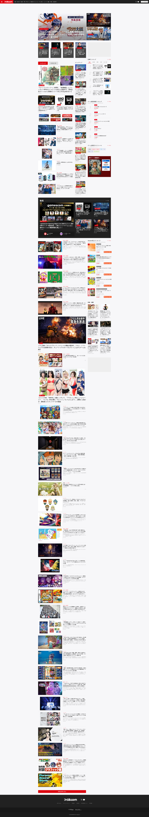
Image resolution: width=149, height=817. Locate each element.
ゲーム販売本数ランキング (95, 101)
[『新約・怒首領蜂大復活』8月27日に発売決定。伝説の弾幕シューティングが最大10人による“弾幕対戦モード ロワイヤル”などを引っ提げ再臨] (50, 673)
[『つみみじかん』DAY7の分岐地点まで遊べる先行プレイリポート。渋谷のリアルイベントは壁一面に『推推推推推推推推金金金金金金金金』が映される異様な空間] (50, 688)
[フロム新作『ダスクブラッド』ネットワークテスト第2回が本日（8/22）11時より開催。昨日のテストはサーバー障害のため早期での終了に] (50, 550)
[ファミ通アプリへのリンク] (70, 809)
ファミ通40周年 (67, 354)
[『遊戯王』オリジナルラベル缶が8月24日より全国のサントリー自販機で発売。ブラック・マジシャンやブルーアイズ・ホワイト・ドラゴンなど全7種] (50, 473)
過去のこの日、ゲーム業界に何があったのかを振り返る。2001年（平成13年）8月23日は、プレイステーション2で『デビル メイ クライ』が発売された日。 (74, 308)
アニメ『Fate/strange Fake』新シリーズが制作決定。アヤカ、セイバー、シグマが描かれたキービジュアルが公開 (74, 562)
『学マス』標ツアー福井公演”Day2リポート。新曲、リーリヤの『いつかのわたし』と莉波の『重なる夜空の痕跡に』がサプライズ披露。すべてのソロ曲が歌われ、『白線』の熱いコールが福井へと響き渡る (74, 700)
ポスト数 (105, 62)
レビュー (66, 48)
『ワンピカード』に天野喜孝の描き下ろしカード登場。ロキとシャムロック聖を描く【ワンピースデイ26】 (65, 187)
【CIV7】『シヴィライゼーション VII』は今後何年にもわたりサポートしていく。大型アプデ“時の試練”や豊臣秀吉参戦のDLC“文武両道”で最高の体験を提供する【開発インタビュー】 (80, 108)
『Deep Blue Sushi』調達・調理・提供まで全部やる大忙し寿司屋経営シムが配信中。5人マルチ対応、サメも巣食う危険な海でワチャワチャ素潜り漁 (74, 654)
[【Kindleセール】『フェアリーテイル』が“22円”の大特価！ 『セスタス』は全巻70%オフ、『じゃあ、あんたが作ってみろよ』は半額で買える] (93, 307)
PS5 (24, 1)
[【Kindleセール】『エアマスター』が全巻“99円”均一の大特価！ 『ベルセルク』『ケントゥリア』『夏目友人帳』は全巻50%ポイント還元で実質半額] (50, 246)
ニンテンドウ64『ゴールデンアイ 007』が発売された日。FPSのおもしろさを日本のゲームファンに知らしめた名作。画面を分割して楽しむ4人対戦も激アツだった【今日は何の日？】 (74, 289)
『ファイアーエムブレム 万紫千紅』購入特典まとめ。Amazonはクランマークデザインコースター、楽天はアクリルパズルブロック (93, 349)
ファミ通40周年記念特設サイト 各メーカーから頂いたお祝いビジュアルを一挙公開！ (74, 356)
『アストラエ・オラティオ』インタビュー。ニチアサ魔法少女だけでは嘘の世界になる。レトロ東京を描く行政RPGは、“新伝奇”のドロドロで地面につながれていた (80, 74)
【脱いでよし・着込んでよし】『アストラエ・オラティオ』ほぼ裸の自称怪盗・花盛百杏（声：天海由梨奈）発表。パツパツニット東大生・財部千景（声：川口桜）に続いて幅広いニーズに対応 (74, 731)
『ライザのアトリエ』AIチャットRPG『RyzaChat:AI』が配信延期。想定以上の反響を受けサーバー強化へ (80, 141)
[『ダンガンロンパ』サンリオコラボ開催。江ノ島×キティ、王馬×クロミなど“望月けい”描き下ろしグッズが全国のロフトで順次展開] (50, 719)
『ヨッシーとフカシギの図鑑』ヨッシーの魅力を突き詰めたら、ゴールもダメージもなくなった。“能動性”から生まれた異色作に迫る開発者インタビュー (80, 157)
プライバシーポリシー (66, 803)
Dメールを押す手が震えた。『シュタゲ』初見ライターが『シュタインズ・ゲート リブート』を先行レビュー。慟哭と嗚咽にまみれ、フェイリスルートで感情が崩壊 (80, 91)
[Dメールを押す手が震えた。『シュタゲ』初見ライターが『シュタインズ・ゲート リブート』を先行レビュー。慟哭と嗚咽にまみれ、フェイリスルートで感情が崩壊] (80, 84)
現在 (89, 62)
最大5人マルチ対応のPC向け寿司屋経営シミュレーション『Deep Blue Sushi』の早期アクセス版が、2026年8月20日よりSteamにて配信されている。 (74, 657)
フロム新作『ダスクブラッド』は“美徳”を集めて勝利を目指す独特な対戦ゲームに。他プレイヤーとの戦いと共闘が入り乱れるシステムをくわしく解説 (68, 52)
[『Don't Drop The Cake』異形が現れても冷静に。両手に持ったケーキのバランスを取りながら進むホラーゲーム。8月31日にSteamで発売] (50, 443)
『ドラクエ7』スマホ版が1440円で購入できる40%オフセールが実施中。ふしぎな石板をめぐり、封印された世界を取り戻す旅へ (74, 409)
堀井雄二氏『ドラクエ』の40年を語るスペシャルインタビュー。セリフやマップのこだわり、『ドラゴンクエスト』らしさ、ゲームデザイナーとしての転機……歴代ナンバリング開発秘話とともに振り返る (105, 314)
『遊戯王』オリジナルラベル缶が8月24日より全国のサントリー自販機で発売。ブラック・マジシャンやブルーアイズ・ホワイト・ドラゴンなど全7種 (74, 470)
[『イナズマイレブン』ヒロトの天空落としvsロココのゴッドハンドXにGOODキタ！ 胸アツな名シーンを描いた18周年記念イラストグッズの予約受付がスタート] (50, 519)
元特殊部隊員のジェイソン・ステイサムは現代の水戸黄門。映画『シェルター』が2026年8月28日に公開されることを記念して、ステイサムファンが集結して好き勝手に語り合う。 (74, 262)
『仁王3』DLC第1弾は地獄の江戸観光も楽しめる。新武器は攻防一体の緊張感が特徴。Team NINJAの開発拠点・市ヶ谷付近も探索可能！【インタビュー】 (80, 125)
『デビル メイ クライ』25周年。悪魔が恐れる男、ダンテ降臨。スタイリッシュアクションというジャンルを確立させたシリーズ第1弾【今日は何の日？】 (74, 304)
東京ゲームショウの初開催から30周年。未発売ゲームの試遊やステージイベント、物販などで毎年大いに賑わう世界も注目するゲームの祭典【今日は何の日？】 (74, 608)
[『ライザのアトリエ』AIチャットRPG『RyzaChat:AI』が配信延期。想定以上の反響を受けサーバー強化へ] (80, 135)
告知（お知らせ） (42, 104)
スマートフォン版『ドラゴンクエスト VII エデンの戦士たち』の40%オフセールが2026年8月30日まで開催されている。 (74, 412)
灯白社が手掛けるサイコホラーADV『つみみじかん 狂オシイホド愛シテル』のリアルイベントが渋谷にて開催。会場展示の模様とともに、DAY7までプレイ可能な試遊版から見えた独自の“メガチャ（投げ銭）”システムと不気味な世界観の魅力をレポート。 (74, 688)
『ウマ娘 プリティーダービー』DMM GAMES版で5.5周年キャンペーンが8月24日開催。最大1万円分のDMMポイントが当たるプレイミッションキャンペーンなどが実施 (74, 424)
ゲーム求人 (41, 1)
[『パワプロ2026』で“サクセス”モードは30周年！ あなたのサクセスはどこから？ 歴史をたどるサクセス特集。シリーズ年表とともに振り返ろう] (80, 184)
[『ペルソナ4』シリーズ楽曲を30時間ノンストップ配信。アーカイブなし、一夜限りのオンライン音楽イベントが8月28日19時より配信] (50, 780)
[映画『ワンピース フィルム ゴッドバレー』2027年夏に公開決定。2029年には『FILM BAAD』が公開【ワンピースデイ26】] (65, 100)
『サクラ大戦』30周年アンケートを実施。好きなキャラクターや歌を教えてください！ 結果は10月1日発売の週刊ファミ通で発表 (62, 34)
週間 (97, 62)
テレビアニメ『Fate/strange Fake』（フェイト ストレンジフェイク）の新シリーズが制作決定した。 (74, 565)
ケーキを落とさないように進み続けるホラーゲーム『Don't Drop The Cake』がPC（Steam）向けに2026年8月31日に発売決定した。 (74, 443)
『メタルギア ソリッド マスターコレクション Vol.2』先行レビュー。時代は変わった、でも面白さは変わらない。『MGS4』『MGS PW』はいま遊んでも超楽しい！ (105, 331)
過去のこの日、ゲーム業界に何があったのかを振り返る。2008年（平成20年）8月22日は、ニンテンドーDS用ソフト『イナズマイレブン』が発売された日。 (74, 596)
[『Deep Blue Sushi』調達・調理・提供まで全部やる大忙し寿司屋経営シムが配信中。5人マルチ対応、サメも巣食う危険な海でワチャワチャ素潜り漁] (50, 657)
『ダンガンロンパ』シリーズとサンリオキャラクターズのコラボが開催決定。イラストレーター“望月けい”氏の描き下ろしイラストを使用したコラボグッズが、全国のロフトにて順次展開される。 (74, 718)
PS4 (104, 149)
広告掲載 (90, 803)
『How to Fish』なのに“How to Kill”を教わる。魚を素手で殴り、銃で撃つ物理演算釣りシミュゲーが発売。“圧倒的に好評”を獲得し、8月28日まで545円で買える (74, 639)
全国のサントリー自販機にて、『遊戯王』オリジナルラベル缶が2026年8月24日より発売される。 (74, 473)
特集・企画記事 (53, 1)
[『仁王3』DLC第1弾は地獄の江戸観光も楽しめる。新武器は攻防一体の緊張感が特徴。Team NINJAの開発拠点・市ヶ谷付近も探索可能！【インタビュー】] (80, 118)
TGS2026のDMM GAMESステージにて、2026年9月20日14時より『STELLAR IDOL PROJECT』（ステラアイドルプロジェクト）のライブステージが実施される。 (74, 581)
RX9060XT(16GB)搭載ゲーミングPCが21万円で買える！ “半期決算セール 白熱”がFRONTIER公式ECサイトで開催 (65, 175)
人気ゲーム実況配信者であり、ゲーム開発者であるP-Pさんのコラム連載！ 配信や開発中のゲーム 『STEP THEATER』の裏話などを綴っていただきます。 (74, 764)
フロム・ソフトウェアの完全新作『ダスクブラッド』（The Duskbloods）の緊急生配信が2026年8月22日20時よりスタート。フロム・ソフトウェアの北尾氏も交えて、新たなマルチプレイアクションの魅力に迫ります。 (74, 749)
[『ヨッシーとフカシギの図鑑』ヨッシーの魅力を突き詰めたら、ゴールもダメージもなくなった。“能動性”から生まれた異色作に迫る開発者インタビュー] (80, 150)
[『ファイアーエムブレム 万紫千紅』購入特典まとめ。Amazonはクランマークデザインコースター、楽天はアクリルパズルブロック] (93, 341)
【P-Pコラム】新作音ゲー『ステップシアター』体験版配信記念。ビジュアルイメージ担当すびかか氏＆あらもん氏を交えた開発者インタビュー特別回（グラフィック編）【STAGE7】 (74, 761)
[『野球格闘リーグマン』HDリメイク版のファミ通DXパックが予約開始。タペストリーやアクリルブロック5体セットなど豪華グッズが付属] (50, 627)
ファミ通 (64, 358)
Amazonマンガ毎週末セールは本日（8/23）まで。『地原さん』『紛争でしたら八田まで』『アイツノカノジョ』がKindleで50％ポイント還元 (65, 140)
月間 (101, 62)
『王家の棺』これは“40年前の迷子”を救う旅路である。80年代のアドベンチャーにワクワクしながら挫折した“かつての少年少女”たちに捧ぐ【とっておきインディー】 (74, 531)
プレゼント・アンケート (43, 28)
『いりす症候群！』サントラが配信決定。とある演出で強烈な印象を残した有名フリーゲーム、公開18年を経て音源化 (65, 152)
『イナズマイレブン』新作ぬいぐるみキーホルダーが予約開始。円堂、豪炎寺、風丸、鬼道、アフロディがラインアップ (74, 501)
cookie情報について (84, 803)
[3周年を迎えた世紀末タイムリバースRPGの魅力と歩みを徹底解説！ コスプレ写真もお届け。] (50, 489)
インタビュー (90, 34)
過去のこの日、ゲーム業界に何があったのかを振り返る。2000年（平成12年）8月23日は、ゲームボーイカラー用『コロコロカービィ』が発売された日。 (74, 277)
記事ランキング (92, 59)
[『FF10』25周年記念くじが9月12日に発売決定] (47, 165)
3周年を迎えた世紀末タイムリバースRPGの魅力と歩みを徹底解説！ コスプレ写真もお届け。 (74, 485)
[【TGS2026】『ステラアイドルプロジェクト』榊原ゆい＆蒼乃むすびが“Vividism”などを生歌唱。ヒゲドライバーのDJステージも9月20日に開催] (50, 581)
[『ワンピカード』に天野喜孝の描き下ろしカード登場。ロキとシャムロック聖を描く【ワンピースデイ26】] (47, 189)
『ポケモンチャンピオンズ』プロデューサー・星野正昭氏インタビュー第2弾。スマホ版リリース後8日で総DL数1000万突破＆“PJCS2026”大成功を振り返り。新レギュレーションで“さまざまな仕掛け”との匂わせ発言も (80, 52)
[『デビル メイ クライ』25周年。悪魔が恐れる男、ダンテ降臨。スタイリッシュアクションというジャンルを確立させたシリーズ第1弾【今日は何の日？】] (50, 308)
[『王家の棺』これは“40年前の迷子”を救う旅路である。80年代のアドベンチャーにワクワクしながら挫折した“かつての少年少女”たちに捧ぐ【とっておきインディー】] (50, 535)
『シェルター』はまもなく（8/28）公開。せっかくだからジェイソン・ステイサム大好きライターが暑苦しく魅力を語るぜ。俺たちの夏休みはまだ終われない (74, 258)
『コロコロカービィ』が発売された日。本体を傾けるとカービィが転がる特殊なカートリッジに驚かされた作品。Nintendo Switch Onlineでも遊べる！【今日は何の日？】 (74, 274)
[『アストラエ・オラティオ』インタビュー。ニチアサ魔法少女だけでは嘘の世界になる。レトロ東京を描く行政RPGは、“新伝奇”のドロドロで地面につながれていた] (80, 67)
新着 (15, 1)
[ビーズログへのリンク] (78, 809)
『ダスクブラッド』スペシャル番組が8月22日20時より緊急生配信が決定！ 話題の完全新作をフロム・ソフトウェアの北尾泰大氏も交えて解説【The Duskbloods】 (43, 52)
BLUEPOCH (65, 487)
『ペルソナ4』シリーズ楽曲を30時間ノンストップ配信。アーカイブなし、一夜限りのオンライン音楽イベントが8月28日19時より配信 (74, 777)
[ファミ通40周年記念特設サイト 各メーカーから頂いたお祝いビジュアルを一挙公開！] (50, 360)
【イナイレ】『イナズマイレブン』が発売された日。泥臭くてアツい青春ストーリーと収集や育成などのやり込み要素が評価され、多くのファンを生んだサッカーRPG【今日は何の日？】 (74, 593)
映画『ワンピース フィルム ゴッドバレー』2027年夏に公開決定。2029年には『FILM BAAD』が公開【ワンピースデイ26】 (65, 108)
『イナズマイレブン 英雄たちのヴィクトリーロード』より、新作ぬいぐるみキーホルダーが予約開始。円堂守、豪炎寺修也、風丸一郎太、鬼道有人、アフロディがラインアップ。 (74, 504)
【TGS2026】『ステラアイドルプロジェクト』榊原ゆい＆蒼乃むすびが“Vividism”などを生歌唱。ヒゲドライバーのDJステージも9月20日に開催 (74, 577)
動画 (48, 1)
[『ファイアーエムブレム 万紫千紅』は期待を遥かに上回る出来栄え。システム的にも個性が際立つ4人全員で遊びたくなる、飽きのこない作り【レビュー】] (93, 324)
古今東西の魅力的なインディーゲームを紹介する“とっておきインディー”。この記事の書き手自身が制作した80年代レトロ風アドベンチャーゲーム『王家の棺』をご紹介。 (74, 535)
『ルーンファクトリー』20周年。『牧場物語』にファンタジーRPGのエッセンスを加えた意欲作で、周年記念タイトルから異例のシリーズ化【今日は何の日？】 (55, 89)
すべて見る (109, 59)
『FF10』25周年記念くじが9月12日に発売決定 (65, 163)
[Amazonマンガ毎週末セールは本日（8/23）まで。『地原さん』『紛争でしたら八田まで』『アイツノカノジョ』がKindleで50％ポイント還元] (47, 142)
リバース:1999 (67, 482)
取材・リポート (42, 395)
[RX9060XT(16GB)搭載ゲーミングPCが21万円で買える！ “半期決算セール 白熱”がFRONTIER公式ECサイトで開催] (47, 177)
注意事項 (77, 803)
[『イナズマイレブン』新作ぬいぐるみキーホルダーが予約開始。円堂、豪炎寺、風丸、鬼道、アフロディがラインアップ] (50, 504)
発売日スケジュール (34, 1)
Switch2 (18, 1)
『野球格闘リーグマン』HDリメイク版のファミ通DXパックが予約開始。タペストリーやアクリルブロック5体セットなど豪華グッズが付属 (74, 623)
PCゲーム (28, 1)
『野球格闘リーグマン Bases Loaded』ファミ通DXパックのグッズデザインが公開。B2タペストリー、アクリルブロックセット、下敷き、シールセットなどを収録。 (74, 627)
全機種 (89, 149)
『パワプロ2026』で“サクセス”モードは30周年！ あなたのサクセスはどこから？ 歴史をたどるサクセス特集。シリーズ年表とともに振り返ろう (80, 191)
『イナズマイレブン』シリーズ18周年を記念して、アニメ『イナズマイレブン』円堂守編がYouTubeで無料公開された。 (74, 458)
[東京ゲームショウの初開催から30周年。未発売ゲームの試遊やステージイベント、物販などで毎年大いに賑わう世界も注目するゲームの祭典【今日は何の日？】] (50, 611)
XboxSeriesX (96, 151)
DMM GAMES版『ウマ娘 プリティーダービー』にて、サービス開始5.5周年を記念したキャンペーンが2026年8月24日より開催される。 (74, 427)
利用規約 (73, 803)
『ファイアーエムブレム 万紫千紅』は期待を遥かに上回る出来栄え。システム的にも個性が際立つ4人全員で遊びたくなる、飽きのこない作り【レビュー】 (93, 331)
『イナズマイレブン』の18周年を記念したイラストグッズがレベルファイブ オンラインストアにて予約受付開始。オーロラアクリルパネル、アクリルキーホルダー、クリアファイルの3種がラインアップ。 (74, 519)
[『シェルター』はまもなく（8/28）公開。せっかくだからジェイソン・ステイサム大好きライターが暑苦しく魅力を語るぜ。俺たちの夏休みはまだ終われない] (50, 262)
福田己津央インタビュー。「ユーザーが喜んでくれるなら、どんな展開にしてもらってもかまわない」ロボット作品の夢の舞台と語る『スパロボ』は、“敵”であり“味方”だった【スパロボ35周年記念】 (99, 37)
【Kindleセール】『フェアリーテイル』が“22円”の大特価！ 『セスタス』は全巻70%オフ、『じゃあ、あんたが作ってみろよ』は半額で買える (93, 314)
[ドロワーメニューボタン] (1, 1)
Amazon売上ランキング (94, 240)
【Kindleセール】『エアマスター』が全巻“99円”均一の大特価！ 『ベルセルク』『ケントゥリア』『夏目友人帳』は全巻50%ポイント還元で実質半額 (74, 243)
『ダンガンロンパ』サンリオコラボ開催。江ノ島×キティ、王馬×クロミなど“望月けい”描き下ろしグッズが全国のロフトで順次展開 (74, 715)
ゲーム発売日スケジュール (95, 145)
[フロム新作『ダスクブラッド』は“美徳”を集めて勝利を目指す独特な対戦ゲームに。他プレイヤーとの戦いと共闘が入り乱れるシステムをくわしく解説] (68, 45)
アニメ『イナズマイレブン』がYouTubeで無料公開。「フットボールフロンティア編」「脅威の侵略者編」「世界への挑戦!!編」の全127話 (74, 455)
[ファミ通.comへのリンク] (8, 1)
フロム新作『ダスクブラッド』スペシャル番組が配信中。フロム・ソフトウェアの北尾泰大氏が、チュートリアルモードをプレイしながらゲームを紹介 (99, 23)
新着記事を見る (62, 791)
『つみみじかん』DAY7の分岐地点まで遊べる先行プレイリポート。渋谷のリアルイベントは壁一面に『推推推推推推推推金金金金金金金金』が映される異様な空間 (74, 685)
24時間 (93, 62)
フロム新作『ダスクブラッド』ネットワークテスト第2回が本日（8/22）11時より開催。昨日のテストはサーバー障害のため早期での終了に (74, 547)
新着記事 (53, 63)
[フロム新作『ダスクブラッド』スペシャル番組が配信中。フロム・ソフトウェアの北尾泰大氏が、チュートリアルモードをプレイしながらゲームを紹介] (99, 20)
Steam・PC (90, 151)
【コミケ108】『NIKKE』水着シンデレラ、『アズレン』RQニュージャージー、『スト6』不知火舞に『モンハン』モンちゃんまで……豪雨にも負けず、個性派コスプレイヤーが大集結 (62, 400)
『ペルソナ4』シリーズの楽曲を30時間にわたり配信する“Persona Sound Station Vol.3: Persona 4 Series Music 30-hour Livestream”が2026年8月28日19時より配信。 (74, 780)
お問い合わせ (59, 803)
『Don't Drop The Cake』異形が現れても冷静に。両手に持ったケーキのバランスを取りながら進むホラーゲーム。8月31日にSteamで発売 (74, 439)
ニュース (45, 1)
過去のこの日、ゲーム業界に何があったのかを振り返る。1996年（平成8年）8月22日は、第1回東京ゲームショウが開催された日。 (74, 611)
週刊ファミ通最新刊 (94, 157)
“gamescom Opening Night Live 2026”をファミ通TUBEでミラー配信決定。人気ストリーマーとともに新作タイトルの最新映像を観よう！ (46, 108)
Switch (22, 1)
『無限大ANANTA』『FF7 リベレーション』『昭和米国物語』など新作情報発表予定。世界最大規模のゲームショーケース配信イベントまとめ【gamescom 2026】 (65, 128)
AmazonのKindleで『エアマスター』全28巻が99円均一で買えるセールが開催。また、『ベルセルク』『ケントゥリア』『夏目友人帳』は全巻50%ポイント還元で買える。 (74, 246)
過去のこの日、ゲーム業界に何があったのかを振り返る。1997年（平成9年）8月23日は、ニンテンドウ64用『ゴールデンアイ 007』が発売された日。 (74, 292)
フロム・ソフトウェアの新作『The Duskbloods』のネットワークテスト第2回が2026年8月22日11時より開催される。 (74, 550)
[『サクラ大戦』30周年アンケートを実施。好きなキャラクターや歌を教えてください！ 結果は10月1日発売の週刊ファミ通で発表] (62, 26)
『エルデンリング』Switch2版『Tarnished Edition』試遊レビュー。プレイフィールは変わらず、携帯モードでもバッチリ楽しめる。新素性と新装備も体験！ (80, 174)
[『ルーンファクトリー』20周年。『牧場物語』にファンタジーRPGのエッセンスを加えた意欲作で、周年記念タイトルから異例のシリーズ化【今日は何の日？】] (55, 76)
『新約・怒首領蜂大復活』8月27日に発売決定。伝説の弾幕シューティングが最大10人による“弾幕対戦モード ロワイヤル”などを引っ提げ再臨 (74, 669)
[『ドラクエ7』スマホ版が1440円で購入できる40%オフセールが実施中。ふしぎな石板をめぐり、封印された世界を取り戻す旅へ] (50, 412)
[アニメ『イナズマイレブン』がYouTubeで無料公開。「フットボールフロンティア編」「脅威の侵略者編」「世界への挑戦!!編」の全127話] (50, 458)
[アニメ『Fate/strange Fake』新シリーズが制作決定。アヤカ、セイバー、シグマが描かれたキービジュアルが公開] (50, 565)
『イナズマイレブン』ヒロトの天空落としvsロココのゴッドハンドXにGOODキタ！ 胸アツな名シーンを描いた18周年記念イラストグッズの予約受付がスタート (74, 516)
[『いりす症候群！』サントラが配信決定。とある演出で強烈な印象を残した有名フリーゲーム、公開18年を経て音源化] (47, 154)
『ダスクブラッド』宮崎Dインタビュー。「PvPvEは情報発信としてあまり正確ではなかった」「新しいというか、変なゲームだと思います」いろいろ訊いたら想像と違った (55, 52)
